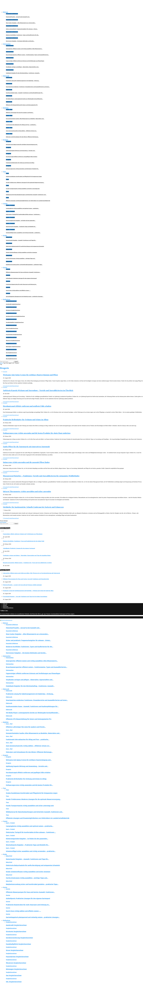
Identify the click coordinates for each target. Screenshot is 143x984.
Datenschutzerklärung (8, 607)
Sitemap (5, 605)
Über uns (5, 603)
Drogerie (5, 140)
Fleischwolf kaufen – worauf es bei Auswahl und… (18, 16)
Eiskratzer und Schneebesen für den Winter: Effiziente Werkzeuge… (22, 136)
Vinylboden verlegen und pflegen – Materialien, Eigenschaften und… (22, 67)
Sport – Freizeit (10, 205)
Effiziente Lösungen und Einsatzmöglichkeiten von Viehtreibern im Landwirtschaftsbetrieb (28, 200)
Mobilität (5, 108)
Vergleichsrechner (11, 301)
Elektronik (6, 76)
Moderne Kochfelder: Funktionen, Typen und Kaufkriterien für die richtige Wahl (23, 541)
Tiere (4, 172)
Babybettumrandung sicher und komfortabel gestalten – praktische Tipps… (24, 264)
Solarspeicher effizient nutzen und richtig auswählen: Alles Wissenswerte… (24, 48)
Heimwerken (7, 44)
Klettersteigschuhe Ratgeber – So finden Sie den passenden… (21, 220)
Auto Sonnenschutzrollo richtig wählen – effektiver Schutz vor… (21, 130)
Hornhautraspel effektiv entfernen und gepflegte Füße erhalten (21, 156)
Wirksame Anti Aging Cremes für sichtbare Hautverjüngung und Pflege (30, 375)
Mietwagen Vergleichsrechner (13, 346)
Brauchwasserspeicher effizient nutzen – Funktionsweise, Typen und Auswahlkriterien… (27, 54)
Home (1, 363)
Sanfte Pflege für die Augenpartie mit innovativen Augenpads (26, 447)
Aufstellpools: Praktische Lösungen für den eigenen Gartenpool (21, 278)
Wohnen (5, 12)
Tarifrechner (6, 299)
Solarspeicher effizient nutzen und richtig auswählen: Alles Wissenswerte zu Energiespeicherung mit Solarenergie (31, 573)
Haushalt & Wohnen (12, 14)
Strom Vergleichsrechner (12, 328)
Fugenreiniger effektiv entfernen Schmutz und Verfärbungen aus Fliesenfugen (25, 61)
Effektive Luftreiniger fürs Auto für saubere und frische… (20, 112)
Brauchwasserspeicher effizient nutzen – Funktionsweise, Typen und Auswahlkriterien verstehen (27, 562)
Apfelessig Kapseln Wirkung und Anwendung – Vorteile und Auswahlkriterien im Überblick (38, 390)
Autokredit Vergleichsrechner (13, 304)
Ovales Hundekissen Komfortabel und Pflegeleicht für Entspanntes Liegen (24, 176)
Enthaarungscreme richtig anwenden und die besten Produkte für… (22, 168)
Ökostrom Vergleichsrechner (13, 340)
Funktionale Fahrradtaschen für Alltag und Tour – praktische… (21, 124)
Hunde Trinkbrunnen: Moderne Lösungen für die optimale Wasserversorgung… (25, 182)
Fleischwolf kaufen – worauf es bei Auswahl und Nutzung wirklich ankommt (22, 584)
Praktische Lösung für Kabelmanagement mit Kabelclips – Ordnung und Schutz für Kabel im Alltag (28, 590)
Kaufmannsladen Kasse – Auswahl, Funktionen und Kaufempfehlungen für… (24, 92)
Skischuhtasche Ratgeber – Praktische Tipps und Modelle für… (21, 226)
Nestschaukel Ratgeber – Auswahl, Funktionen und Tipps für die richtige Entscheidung (25, 596)
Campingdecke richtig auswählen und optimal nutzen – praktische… (22, 208)
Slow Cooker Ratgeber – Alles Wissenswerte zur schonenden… (21, 23)
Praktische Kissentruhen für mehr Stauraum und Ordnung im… (21, 284)
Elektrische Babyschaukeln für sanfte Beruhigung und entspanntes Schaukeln (25, 246)
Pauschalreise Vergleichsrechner (14, 334)
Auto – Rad (9, 109)
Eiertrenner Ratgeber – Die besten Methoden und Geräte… (20, 41)
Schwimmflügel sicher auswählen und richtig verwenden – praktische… (23, 232)
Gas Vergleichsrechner (11, 352)
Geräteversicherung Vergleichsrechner (15, 316)
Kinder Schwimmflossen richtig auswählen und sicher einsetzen (21, 252)
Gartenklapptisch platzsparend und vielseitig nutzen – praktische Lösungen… (24, 296)
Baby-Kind (9, 237)
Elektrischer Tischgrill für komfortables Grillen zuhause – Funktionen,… (23, 214)
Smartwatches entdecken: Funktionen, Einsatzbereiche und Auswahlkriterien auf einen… (28, 86)
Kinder (5, 235)
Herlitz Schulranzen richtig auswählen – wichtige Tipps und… (20, 258)
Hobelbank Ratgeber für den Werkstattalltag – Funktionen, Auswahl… (23, 73)
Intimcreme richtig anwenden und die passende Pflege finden (26, 462)
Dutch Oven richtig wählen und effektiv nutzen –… (18, 290)
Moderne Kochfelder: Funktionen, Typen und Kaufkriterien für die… (22, 35)
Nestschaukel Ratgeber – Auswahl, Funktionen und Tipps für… (21, 240)
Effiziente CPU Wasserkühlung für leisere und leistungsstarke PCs (22, 105)
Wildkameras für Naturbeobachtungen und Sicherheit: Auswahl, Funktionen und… (26, 194)
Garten (5, 267)
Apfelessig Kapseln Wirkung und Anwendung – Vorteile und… (20, 150)
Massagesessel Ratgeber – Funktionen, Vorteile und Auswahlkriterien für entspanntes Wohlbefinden (41, 476)
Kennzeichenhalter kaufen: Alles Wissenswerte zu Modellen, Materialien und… (25, 118)
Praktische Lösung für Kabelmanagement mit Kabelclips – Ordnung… (22, 80)
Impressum (5, 606)
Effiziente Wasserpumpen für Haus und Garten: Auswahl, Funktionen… (23, 272)
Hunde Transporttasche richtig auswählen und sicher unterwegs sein (23, 188)
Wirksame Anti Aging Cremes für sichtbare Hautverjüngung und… (22, 144)
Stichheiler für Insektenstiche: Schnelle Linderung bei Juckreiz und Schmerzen (33, 507)
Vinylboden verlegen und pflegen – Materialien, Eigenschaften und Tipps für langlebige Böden (27, 555)
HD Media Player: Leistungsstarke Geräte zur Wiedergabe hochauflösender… (24, 98)
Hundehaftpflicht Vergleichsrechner (15, 322)
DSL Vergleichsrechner (11, 358)
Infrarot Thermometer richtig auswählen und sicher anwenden (27, 491)
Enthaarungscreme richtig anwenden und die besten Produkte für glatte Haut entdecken (36, 433)
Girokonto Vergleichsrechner (13, 310)
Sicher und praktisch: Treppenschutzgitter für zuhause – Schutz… (22, 29)
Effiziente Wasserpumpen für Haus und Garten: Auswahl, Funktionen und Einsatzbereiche (26, 579)
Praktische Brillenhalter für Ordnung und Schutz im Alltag (20, 162)
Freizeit (5, 203)
